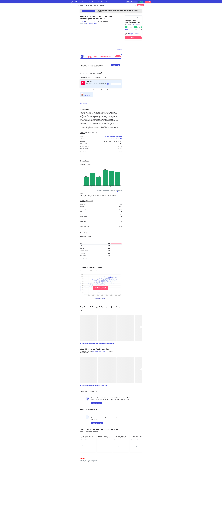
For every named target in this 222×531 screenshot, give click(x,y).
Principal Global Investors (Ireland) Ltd (113, 136)
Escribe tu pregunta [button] (97, 423)
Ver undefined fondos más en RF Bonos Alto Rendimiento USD (94, 385)
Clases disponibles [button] (136, 24)
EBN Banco (89, 81)
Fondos (81, 5)
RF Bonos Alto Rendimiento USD (114, 138)
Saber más (118, 56)
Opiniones (96, 5)
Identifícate (147, 1)
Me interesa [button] (140, 5)
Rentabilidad (89, 5)
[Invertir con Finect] (74, 2)
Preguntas (102, 5)
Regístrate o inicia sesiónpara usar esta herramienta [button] (101, 288)
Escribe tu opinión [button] (97, 403)
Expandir (120, 49)
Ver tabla (114, 191)
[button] (115, 65)
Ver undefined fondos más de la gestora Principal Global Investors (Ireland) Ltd (97, 343)
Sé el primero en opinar (91, 23)
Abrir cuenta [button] (115, 83)
